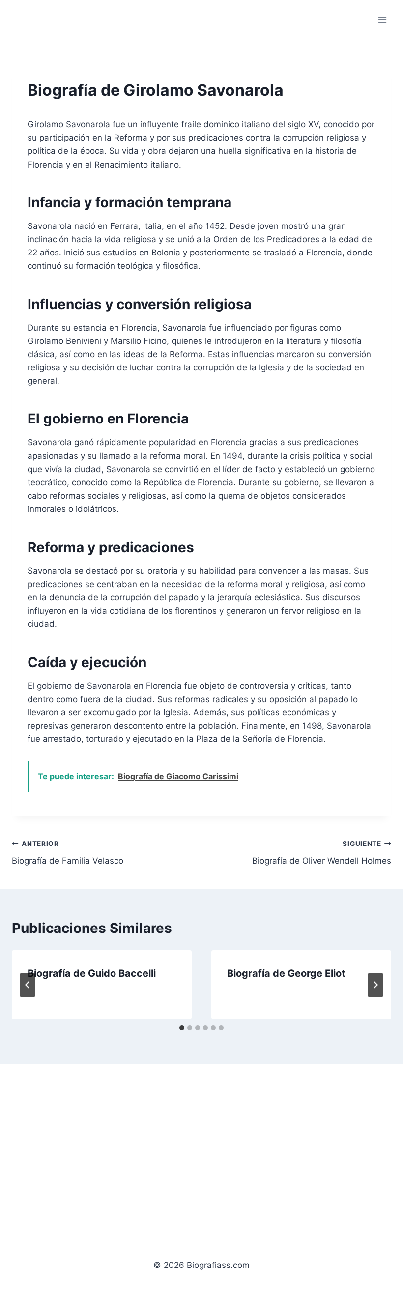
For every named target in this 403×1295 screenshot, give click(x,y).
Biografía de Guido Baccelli (92, 973)
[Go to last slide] (27, 985)
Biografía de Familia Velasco (67, 853)
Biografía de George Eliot (286, 973)
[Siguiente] (375, 985)
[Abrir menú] (382, 19)
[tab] (181, 1027)
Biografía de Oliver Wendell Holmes (321, 853)
